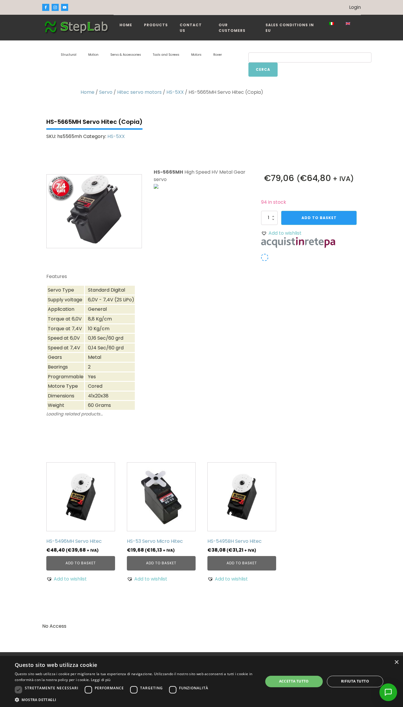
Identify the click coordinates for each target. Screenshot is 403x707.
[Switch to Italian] (331, 23)
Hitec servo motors (139, 92)
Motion (93, 54)
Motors (196, 54)
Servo (105, 92)
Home (125, 24)
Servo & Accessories (125, 54)
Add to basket (319, 217)
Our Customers (232, 27)
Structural (68, 54)
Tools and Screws (166, 54)
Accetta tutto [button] (294, 681)
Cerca (263, 69)
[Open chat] (388, 692)
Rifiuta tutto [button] (355, 681)
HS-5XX (175, 92)
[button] (281, 233)
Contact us (191, 27)
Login (355, 7)
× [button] (396, 662)
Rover (217, 54)
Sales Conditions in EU (290, 27)
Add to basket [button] (80, 562)
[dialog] (201, 681)
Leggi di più (101, 679)
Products (156, 24)
